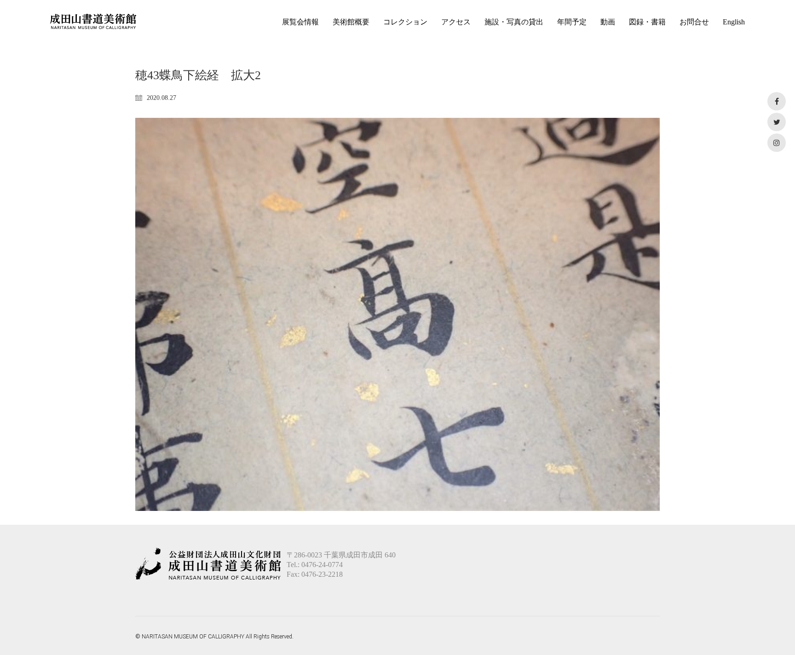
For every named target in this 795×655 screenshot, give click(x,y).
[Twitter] (776, 122)
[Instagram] (776, 142)
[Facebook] (776, 101)
